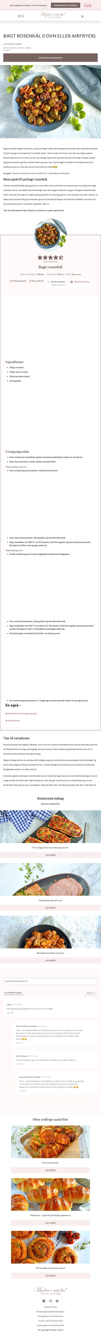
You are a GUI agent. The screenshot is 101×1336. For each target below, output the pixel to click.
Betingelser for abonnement (50, 1316)
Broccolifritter (40, 173)
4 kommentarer (12, 44)
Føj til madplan (58, 283)
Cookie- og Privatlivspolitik (50, 1320)
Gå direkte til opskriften (50, 57)
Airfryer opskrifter (9, 48)
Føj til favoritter (82, 281)
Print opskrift (19, 281)
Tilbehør (28, 48)
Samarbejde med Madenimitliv (50, 1325)
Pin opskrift (38, 281)
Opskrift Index (50, 1307)
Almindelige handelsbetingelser (50, 1311)
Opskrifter (20, 48)
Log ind (87, 5)
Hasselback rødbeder (59, 173)
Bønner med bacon (22, 173)
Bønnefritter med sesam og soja (21, 713)
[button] (40, 257)
